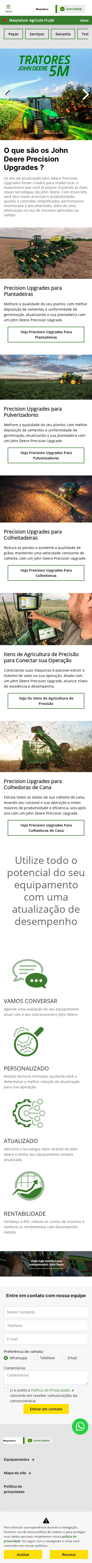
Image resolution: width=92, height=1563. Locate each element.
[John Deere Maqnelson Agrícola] (63, 9)
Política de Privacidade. (51, 1390)
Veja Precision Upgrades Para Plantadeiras (46, 334)
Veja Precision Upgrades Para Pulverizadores (46, 455)
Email (72, 1357)
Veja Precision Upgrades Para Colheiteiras (46, 573)
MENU (8, 11)
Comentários (15, 1368)
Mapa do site (15, 1473)
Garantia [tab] (63, 34)
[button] (7, 94)
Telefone (47, 1357)
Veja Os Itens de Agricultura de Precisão (46, 701)
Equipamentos (16, 1459)
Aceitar (23, 1554)
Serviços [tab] (37, 34)
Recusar (69, 1554)
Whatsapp (18, 1357)
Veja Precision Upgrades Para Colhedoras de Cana (46, 828)
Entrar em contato (46, 1409)
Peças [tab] (13, 34)
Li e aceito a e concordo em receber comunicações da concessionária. (43, 1395)
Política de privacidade (14, 1489)
